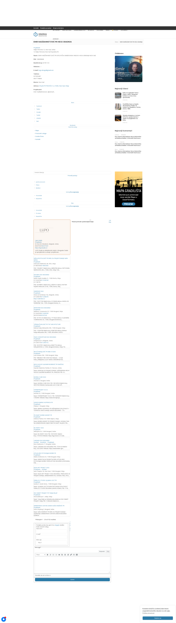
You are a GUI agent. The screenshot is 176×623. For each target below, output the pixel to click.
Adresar (55, 39)
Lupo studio (38, 240)
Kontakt (36, 28)
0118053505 (44, 265)
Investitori (43, 442)
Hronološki (39, 195)
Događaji (124, 30)
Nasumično (39, 198)
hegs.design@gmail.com (46, 70)
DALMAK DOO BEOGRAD (41, 275)
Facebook (39, 106)
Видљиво (102, 551)
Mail (37, 121)
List (110, 220)
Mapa (107, 30)
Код (108, 551)
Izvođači (36, 442)
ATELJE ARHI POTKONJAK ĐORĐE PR (45, 453)
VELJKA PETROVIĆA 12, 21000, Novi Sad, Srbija (54, 86)
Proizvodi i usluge (40, 133)
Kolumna (100, 30)
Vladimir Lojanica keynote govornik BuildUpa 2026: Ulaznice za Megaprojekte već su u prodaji (129, 74)
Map (110, 222)
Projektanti (37, 48)
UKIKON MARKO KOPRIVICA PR (43, 402)
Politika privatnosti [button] (148, 613)
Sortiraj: (72, 192)
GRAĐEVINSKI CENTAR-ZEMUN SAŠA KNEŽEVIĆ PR (49, 506)
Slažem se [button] (157, 618)
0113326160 (44, 280)
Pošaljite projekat (45, 28)
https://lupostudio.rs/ (41, 248)
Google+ (38, 112)
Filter (72, 203)
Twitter (38, 109)
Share (72, 102)
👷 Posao (115, 30)
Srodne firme (39, 136)
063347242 (43, 315)
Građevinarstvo (79, 30)
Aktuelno (56, 30)
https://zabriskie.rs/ (39, 299)
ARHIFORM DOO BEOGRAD (42, 308)
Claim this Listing (72, 127)
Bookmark (72, 125)
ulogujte (57, 525)
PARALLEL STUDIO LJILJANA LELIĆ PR (45, 480)
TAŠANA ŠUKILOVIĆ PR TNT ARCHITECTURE (47, 324)
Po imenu (38, 213)
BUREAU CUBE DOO (40, 377)
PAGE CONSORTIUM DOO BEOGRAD (45, 337)
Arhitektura (66, 30)
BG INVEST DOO (39, 428)
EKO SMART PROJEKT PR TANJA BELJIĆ (45, 493)
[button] (40, 554)
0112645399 (44, 313)
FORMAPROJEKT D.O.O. (41, 390)
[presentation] (41, 555)
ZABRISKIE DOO (39, 291)
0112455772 (44, 342)
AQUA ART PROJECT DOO (41, 467)
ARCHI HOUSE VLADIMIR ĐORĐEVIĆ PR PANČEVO (49, 364)
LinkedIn (38, 118)
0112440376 (44, 297)
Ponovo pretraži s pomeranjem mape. (83, 221)
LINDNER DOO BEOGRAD (41, 440)
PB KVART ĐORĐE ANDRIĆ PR (43, 415)
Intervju (91, 30)
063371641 (45, 246)
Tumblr (38, 115)
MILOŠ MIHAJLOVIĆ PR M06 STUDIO (45, 352)
